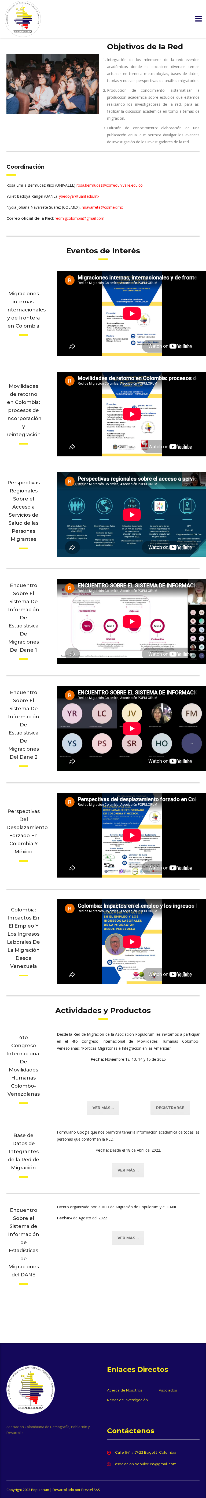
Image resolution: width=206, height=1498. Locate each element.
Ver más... (103, 1107)
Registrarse (170, 1107)
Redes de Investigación (127, 1400)
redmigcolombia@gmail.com (79, 218)
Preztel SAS (90, 1489)
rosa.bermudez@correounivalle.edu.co (109, 185)
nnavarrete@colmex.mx (102, 207)
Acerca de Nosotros (124, 1390)
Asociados (168, 1390)
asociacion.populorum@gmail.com (145, 1464)
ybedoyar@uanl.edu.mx (79, 196)
